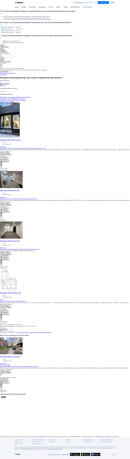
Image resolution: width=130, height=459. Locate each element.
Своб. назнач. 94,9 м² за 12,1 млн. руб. (10, 140)
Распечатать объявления (19, 394)
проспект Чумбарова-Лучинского (35, 148)
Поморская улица (31, 366)
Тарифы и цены (18, 441)
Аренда (16, 7)
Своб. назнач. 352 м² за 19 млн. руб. (10, 241)
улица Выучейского (31, 198)
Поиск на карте (52, 439)
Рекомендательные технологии (55, 449)
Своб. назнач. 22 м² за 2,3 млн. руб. (9, 190)
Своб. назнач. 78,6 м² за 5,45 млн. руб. (10, 293)
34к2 (37, 366)
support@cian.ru (26, 449)
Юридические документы (38, 439)
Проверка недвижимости (106, 441)
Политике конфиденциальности (105, 448)
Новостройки (32, 7)
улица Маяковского (20, 301)
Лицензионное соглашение (58, 448)
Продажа (23, 7)
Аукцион (68, 439)
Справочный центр (19, 439)
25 (37, 198)
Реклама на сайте (36, 441)
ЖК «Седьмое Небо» (5, 365)
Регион (2, 58)
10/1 (45, 148)
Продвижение (52, 441)
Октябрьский (22, 249)
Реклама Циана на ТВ (88, 439)
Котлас (13, 301)
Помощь (68, 441)
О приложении (65, 454)
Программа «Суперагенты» (106, 439)
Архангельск (15, 148)
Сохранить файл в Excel (6, 394)
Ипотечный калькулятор (89, 441)
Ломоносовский (22, 148)
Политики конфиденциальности (44, 332)
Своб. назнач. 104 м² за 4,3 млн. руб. (10, 356)
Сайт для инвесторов (37, 443)
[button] (65, 12)
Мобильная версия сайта (54, 454)
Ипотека (51, 7)
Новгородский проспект (31, 249)
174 (39, 249)
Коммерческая (42, 7)
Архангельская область (5, 148)
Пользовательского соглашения (27, 332)
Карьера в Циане (19, 443)
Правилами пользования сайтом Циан (29, 448)
